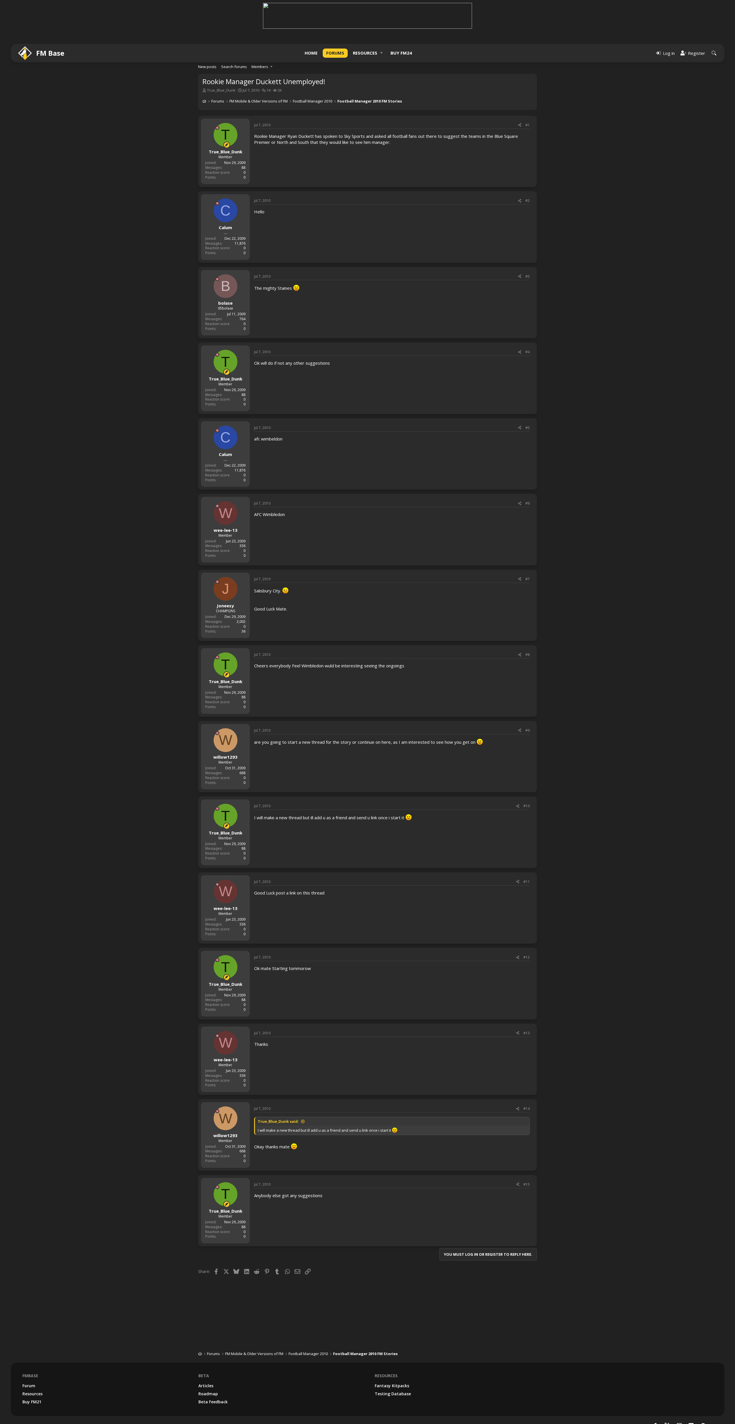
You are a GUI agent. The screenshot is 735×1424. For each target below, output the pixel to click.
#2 (527, 200)
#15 (526, 1184)
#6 (527, 503)
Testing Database (393, 1393)
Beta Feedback (213, 1401)
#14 (526, 1108)
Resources (365, 53)
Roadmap (208, 1393)
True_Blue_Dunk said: (278, 1121)
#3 (527, 276)
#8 (527, 654)
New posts (207, 66)
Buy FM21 (31, 1401)
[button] (381, 53)
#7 (527, 579)
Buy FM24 (401, 53)
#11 (526, 881)
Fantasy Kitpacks (392, 1385)
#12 (526, 957)
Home (311, 53)
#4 (527, 351)
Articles (205, 1385)
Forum (28, 1385)
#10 (526, 805)
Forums (335, 53)
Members (260, 66)
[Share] (519, 125)
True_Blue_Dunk (221, 90)
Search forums (234, 66)
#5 (527, 427)
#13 (526, 1033)
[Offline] (217, 128)
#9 (527, 730)
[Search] (714, 53)
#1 (527, 125)
